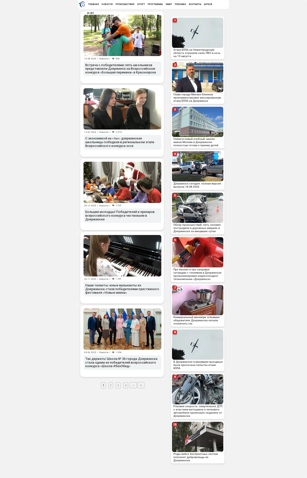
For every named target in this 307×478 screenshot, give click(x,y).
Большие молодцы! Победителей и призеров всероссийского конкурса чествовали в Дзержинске (120, 215)
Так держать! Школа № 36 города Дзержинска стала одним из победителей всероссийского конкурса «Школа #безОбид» (121, 362)
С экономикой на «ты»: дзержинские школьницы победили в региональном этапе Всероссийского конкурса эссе (119, 141)
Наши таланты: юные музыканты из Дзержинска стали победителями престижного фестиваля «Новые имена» (122, 288)
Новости (104, 58)
